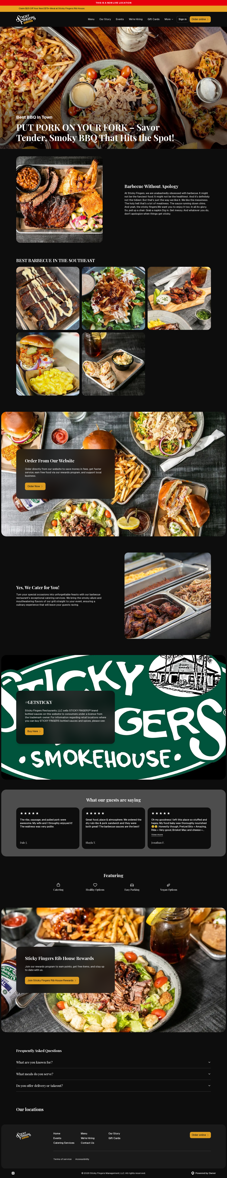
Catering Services (63, 1143)
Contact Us (87, 1143)
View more (157, 834)
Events (120, 19)
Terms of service (62, 1159)
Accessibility (82, 1159)
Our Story (105, 19)
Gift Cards (154, 19)
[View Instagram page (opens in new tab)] (13, 1173)
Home (56, 1133)
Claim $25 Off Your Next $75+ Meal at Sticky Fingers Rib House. (52, 8)
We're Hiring (136, 19)
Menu (91, 19)
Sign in (183, 19)
